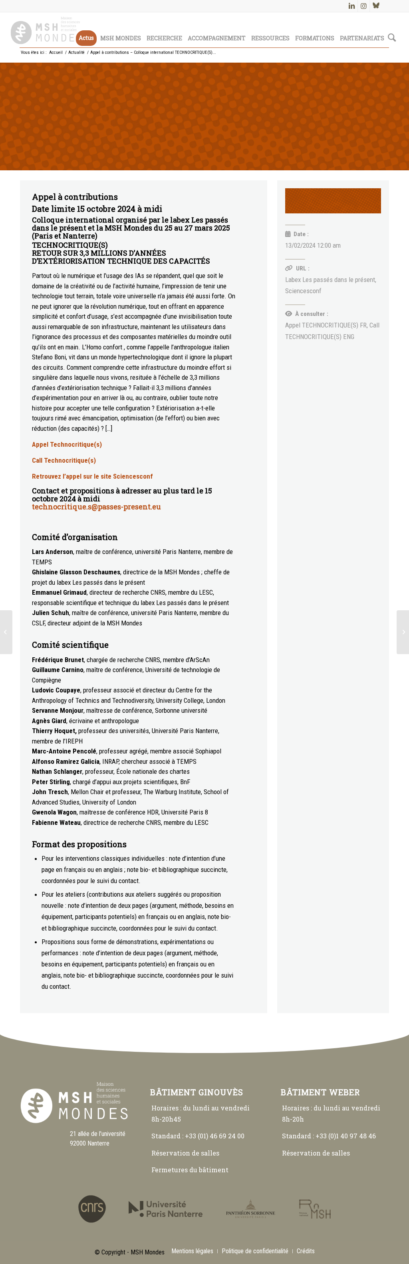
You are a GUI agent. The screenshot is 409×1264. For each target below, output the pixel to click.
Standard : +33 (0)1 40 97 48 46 (329, 1136)
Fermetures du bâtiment (189, 1169)
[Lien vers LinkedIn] (351, 6)
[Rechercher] (392, 29)
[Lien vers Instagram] (363, 6)
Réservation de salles (185, 1153)
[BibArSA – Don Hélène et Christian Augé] (403, 632)
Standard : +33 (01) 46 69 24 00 (197, 1136)
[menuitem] (86, 29)
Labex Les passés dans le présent (330, 280)
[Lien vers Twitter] (376, 6)
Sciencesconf (303, 291)
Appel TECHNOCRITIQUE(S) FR (326, 325)
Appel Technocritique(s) (67, 444)
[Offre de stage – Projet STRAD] (6, 632)
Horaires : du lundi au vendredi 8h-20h (331, 1113)
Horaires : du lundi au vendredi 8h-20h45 (200, 1113)
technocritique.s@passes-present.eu (96, 506)
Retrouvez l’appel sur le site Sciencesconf (92, 476)
